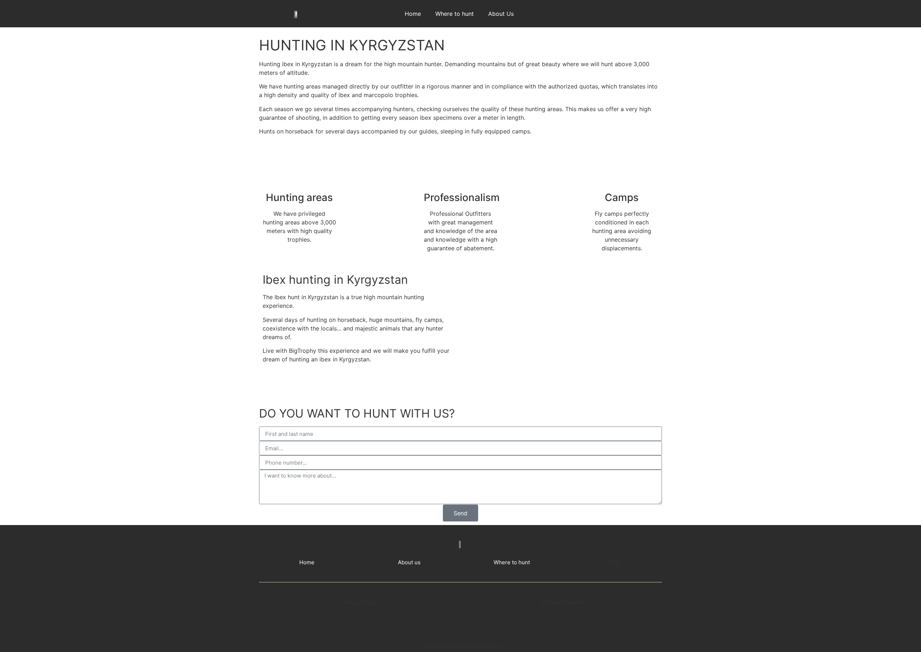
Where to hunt (454, 13)
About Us (501, 13)
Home (413, 13)
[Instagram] (632, 13)
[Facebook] (611, 13)
